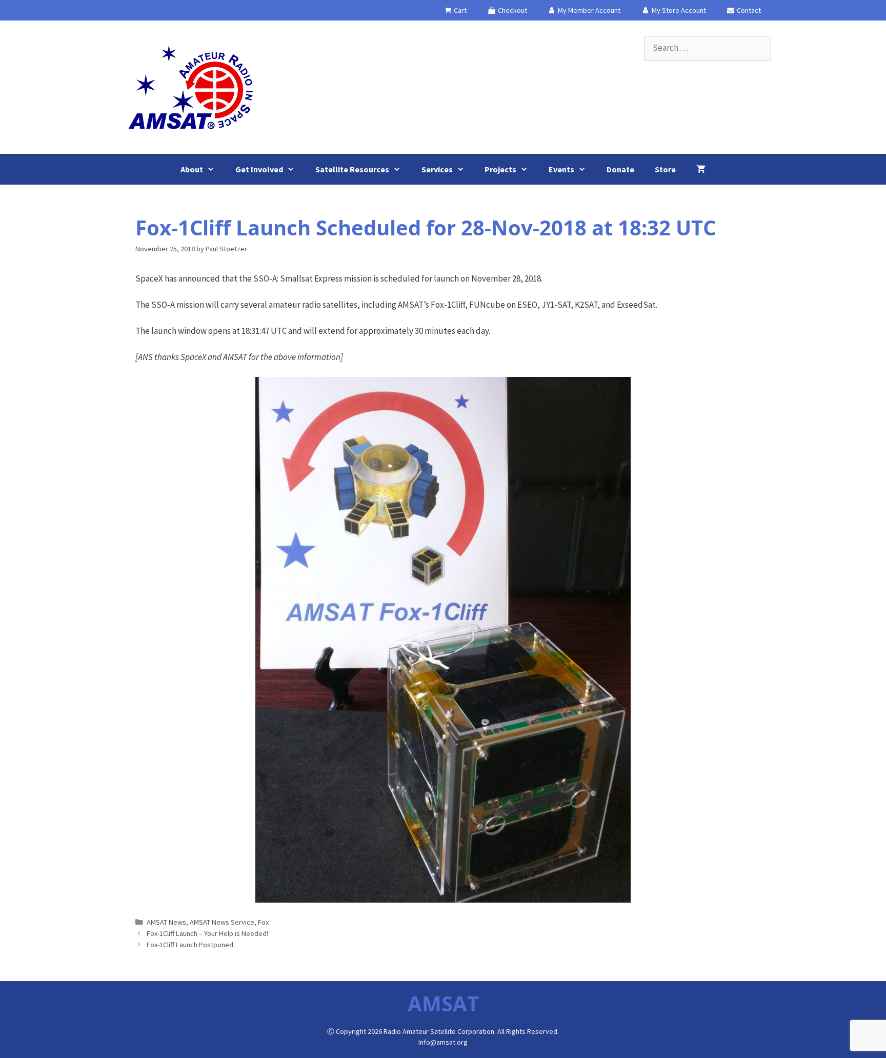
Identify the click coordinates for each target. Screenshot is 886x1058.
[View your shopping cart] (701, 169)
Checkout (511, 10)
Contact (748, 10)
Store (665, 169)
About (191, 169)
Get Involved (259, 169)
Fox (263, 922)
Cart (459, 10)
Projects (500, 169)
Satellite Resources (352, 169)
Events (561, 169)
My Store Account (678, 10)
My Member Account (588, 10)
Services (437, 169)
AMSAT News (166, 922)
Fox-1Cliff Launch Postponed (190, 944)
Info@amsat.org (443, 1042)
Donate (620, 169)
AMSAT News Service (222, 922)
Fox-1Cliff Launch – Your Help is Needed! (207, 933)
